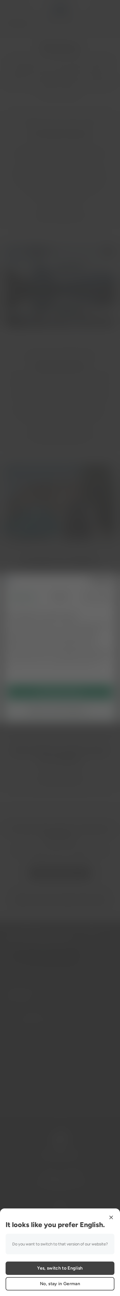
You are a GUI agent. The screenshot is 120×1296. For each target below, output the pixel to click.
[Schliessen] (111, 1217)
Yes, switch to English (60, 1268)
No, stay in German (60, 1283)
